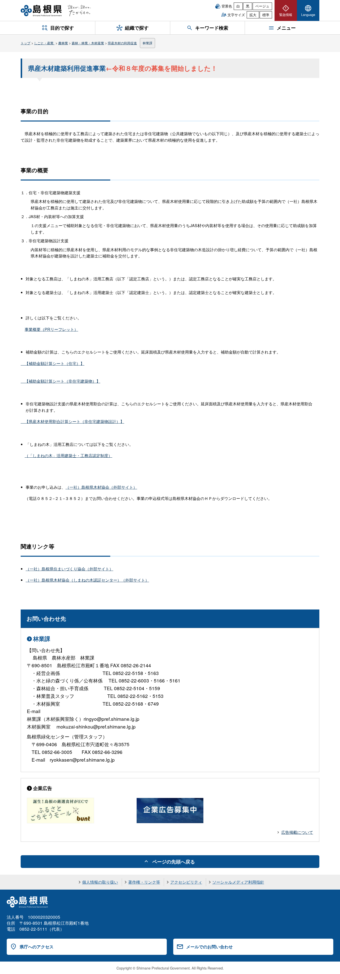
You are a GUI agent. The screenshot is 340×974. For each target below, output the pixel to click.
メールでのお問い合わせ (209, 947)
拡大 (252, 14)
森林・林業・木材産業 (88, 43)
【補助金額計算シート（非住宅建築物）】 (60, 381)
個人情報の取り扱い (100, 882)
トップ (25, 43)
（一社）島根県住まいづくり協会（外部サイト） (69, 569)
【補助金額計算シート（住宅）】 (52, 363)
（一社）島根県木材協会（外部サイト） (101, 487)
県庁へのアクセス (37, 947)
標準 (265, 14)
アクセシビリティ (186, 882)
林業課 (147, 43)
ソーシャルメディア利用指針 (238, 882)
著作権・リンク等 (144, 882)
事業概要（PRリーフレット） (51, 329)
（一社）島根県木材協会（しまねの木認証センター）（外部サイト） (87, 580)
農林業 (63, 43)
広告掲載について (297, 832)
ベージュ (262, 5)
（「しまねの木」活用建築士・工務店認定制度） (68, 455)
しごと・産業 (44, 43)
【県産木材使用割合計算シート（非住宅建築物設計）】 (72, 421)
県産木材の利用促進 (122, 43)
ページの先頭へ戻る (173, 861)
